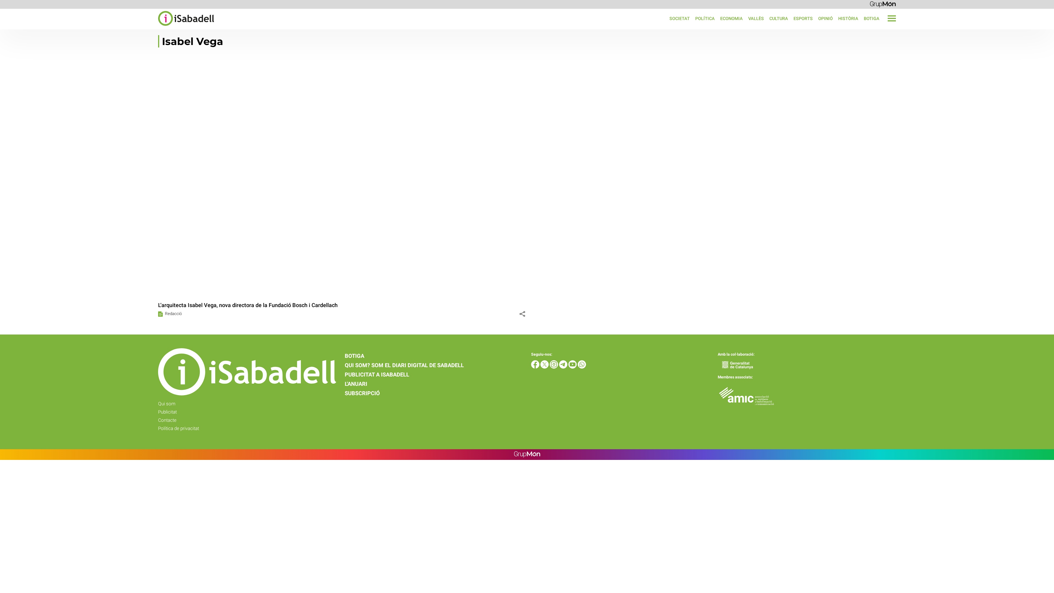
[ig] (554, 367)
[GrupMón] (883, 4)
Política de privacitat (178, 428)
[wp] (582, 367)
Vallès (756, 18)
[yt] (573, 367)
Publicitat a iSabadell (377, 374)
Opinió (825, 18)
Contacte (167, 420)
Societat (679, 18)
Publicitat (167, 412)
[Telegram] (563, 367)
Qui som (166, 403)
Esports (803, 18)
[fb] (535, 367)
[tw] (545, 367)
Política (705, 18)
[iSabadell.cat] (107, 26)
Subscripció (362, 393)
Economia (731, 18)
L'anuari (356, 384)
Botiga (871, 18)
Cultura (778, 18)
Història (848, 18)
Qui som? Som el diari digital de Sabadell (404, 365)
